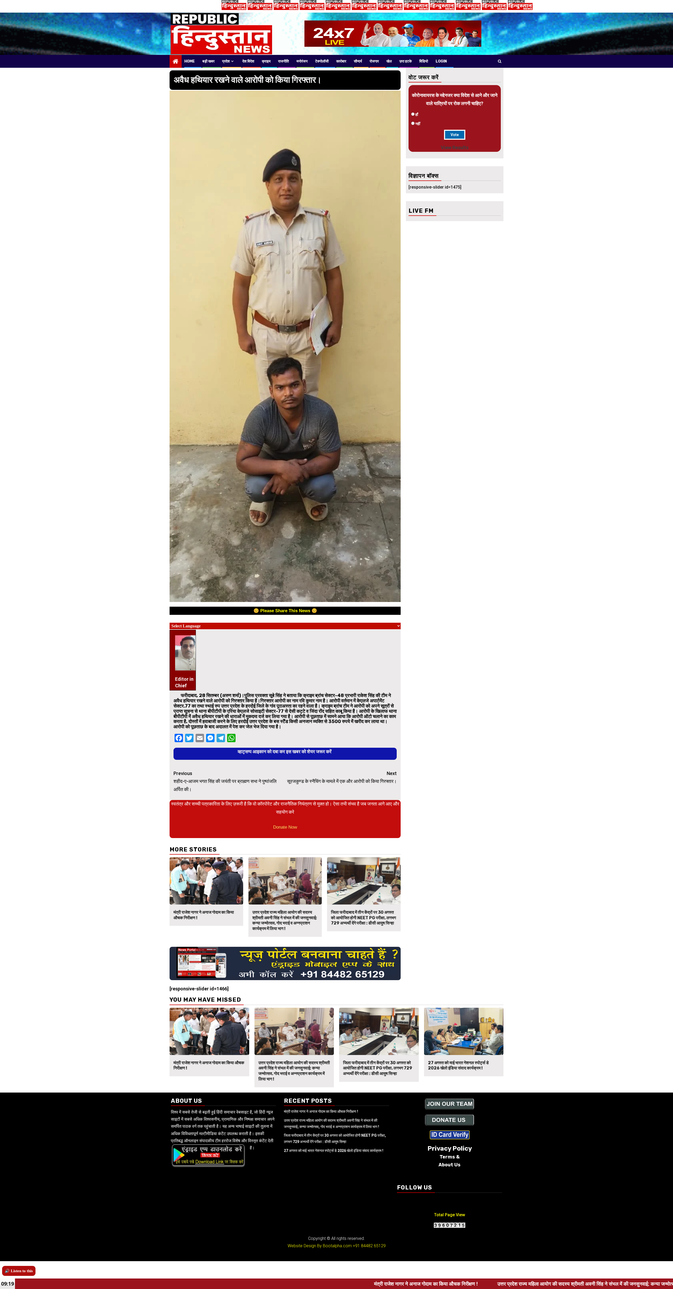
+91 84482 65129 (369, 1245)
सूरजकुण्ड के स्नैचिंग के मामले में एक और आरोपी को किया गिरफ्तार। (342, 777)
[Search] (499, 61)
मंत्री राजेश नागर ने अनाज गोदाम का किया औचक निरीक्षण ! (321, 1111)
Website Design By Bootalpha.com (320, 1245)
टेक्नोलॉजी (322, 61)
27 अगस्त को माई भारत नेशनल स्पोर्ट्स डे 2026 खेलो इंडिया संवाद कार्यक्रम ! (458, 1065)
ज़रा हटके (405, 61)
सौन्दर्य (358, 61)
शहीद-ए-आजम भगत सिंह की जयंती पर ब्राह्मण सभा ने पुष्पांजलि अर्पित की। (225, 781)
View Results (454, 147)
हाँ (416, 114)
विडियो (423, 61)
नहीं (417, 124)
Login (441, 61)
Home (189, 61)
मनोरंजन (302, 61)
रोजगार (374, 61)
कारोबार (341, 61)
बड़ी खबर (208, 61)
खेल (389, 61)
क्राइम (266, 61)
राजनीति (283, 61)
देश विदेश (248, 61)
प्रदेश (226, 61)
